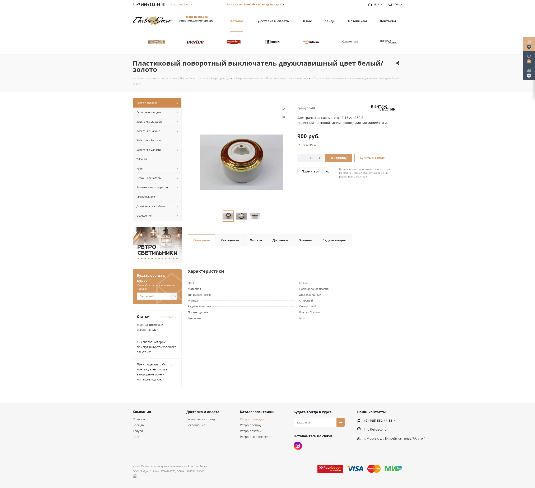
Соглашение (195, 425)
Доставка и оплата (202, 411)
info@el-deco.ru (375, 429)
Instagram (298, 446)
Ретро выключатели (255, 437)
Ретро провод (250, 425)
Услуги (138, 431)
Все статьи (169, 317)
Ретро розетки (251, 431)
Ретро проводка (252, 419)
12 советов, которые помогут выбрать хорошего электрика (156, 347)
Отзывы (139, 419)
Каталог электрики (257, 411)
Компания (142, 411)
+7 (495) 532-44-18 (378, 420)
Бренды (139, 425)
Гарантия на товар (200, 419)
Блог (136, 437)
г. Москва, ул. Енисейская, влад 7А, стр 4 (253, 4)
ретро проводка (196, 17)
